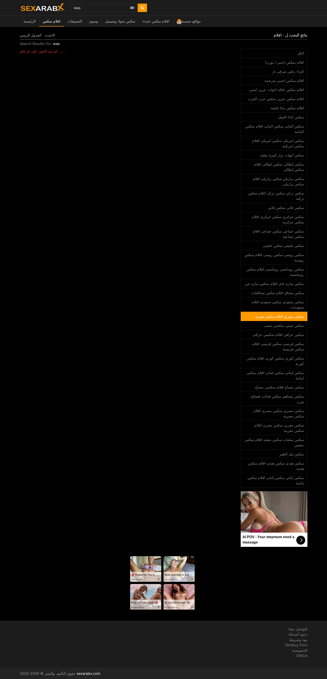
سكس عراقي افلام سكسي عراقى (278, 334)
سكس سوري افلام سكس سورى (279, 316)
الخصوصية (299, 650)
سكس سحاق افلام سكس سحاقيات (277, 293)
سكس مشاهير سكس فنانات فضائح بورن (277, 399)
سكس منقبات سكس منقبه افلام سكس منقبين (274, 442)
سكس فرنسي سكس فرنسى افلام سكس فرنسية (278, 346)
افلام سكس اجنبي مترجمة (284, 80)
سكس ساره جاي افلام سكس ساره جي (274, 283)
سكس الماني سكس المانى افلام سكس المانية (274, 129)
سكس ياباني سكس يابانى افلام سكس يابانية (276, 480)
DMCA (302, 655)
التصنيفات (74, 21)
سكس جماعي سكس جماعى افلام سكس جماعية (278, 234)
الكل (300, 53)
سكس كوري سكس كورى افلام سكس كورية (275, 361)
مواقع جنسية (191, 21)
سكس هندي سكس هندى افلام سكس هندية (276, 466)
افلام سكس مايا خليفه (287, 108)
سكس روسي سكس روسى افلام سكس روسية (274, 257)
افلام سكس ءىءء (155, 21)
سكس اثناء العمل (291, 117)
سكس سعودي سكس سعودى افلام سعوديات (278, 304)
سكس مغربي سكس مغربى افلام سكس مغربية (279, 428)
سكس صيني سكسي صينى (284, 325)
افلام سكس (51, 21)
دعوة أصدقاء (298, 634)
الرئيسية (29, 21)
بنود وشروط (298, 639)
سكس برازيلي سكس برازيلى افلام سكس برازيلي (278, 181)
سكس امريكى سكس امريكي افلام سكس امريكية (278, 143)
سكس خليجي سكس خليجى (283, 245)
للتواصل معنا (298, 629)
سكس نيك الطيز (291, 454)
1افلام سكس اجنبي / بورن (284, 62)
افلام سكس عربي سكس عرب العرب (276, 99)
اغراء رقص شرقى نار (288, 71)
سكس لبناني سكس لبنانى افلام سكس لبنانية (275, 375)
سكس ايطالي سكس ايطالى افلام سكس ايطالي (279, 167)
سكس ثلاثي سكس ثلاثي (286, 207)
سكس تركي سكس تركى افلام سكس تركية (276, 196)
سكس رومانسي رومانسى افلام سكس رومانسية (275, 272)
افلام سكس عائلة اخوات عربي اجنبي (276, 89)
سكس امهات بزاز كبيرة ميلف (282, 155)
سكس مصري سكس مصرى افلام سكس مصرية (279, 413)
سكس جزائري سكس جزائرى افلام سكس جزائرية (278, 219)
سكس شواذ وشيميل (120, 21)
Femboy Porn (296, 645)
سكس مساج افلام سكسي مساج (279, 387)
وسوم (93, 21)
